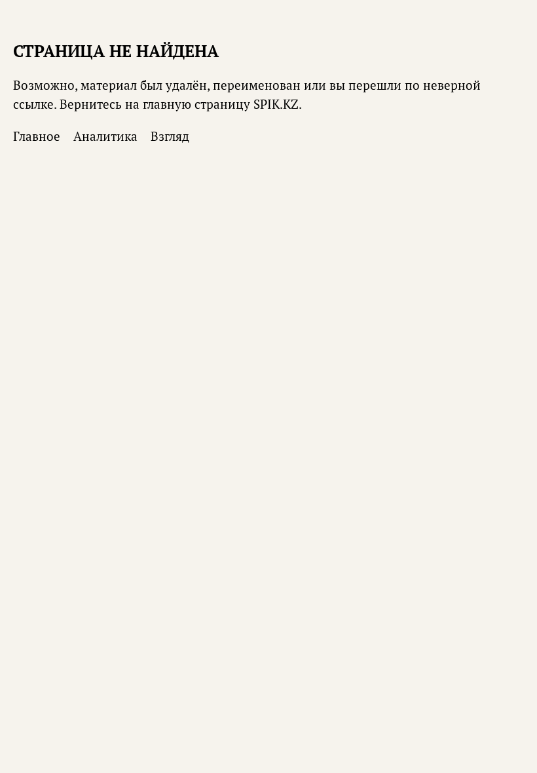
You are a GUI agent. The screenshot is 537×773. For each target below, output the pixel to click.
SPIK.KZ (276, 104)
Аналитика (105, 136)
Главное (36, 136)
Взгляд (170, 136)
